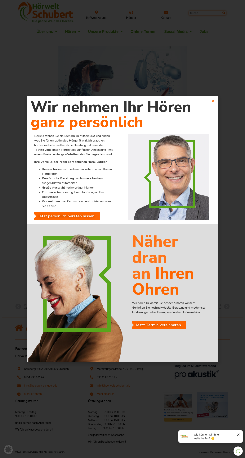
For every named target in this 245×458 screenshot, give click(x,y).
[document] (122, 229)
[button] (8, 449)
